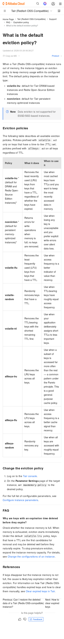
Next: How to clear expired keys (52, 603)
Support (52, 19)
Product (55, 55)
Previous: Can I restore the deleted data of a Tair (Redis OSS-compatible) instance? (23, 603)
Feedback (37, 619)
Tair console (30, 476)
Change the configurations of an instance (31, 556)
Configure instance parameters (20, 500)
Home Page (8, 19)
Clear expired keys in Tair (40, 591)
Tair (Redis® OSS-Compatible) (31, 19)
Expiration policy (21, 22)
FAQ (8, 22)
